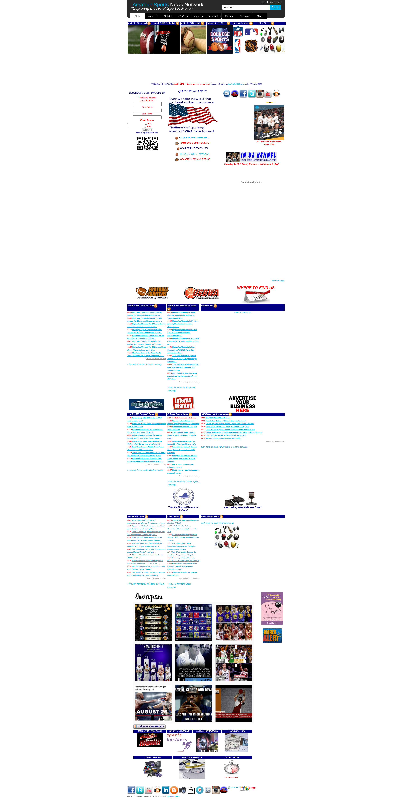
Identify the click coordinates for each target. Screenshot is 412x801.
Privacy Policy (174, 796)
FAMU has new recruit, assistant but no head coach (226, 435)
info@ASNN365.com (235, 84)
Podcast (229, 16)
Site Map (244, 16)
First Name (147, 107)
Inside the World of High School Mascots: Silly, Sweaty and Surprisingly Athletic (183, 537)
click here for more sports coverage (217, 523)
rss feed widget (278, 281)
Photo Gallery (214, 16)
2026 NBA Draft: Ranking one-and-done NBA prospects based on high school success (183, 367)
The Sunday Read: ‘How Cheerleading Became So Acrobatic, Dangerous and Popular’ (181, 546)
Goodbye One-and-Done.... (195, 138)
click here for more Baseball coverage (145, 470)
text (149, 126)
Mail (264, 2)
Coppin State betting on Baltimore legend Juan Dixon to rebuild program (234, 432)
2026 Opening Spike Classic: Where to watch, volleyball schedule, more (181, 435)
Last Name (147, 114)
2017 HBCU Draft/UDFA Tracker (218, 418)
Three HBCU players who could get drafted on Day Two (227, 426)
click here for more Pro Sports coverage (146, 584)
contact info (275, 2)
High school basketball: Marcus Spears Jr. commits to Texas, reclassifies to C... (182, 332)
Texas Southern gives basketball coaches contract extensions (230, 429)
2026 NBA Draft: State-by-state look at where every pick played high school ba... (182, 358)
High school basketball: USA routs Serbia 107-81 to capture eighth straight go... (183, 341)
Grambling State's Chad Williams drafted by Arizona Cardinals (230, 424)
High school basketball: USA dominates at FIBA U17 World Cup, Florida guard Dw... (181, 350)
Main (137, 16)
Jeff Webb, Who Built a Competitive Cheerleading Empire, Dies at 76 (182, 529)
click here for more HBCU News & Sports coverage (224, 447)
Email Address (147, 100)
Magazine (199, 16)
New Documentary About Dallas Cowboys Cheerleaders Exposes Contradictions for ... (182, 566)
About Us (152, 16)
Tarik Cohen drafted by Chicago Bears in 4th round (225, 421)
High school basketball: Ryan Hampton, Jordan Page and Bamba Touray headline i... (181, 315)
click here (192, 418)
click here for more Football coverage (144, 364)
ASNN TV (183, 16)
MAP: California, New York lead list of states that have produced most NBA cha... (182, 376)
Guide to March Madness (194, 154)
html (149, 123)
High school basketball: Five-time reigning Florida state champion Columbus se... (182, 324)
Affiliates (168, 16)
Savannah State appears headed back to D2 (223, 438)
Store (260, 16)
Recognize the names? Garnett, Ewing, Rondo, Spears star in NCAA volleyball (182, 450)
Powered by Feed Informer (156, 359)
